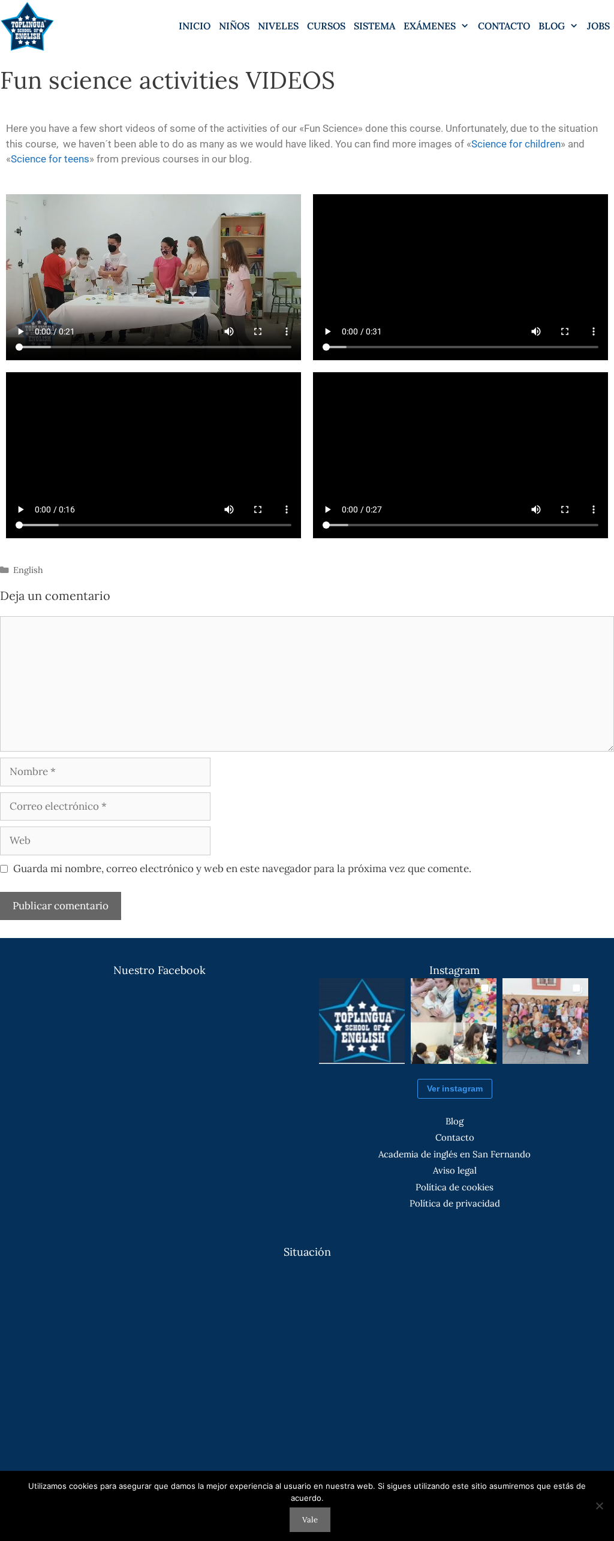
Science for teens (50, 159)
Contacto (504, 26)
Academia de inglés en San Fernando (454, 1154)
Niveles (278, 26)
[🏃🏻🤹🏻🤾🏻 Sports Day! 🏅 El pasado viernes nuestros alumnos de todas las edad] (545, 1021)
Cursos (326, 26)
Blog (454, 1121)
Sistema (374, 26)
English (28, 569)
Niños (234, 26)
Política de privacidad (455, 1203)
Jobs (598, 26)
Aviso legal (455, 1170)
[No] (599, 1506)
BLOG (551, 26)
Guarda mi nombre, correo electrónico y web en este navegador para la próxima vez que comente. (242, 868)
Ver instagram (455, 1088)
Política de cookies (454, 1187)
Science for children (516, 144)
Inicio (194, 26)
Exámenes (430, 26)
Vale (310, 1520)
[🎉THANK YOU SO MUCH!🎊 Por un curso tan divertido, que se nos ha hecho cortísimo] (453, 1021)
